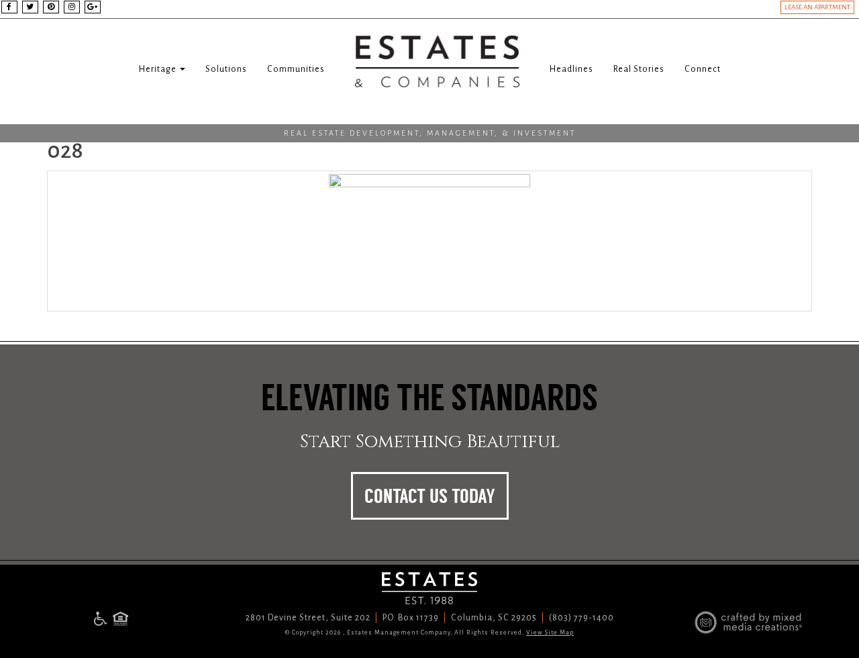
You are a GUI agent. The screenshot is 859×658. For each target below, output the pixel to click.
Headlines (571, 69)
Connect (703, 69)
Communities (296, 69)
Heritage (159, 69)
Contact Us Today (429, 496)
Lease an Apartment (817, 7)
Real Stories (638, 69)
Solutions (226, 69)
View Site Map (550, 632)
